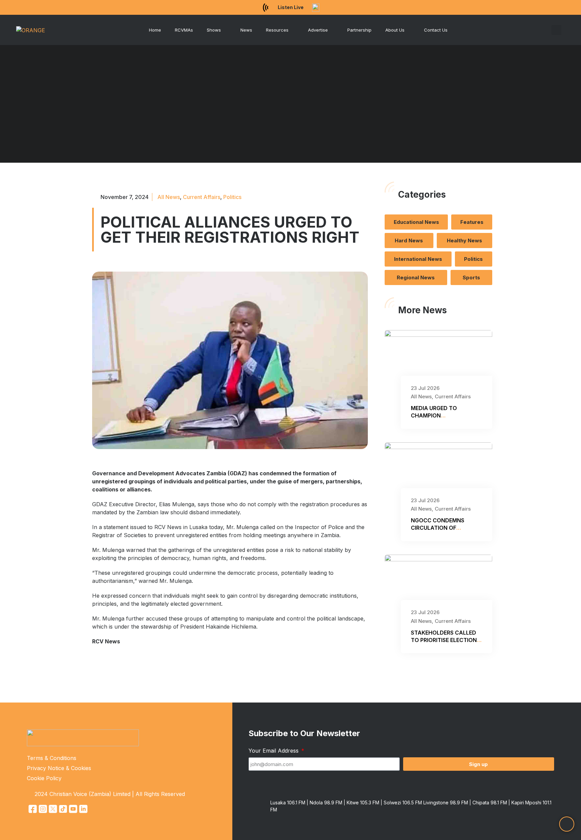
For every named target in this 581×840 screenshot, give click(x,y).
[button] (556, 30)
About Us (394, 30)
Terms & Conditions (51, 758)
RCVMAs (184, 30)
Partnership (359, 30)
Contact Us (436, 30)
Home (155, 30)
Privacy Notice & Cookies (59, 768)
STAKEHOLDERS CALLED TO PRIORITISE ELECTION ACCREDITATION (444, 640)
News (246, 30)
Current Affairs (201, 197)
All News (168, 197)
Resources (277, 30)
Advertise (318, 30)
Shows (214, 30)
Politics (232, 197)
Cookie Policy (44, 778)
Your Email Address (274, 750)
